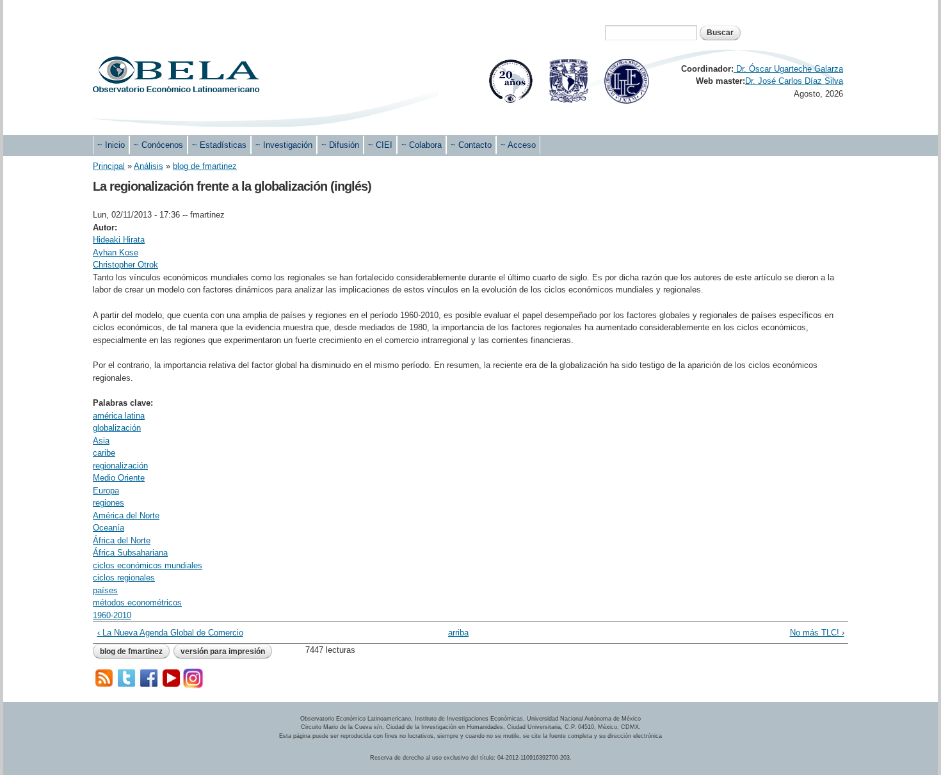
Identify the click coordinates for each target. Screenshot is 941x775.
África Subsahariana (130, 552)
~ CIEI (380, 145)
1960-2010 (112, 615)
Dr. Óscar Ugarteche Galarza (788, 69)
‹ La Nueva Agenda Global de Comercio (170, 632)
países (105, 590)
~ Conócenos (158, 145)
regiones (108, 502)
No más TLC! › (817, 632)
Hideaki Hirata (119, 239)
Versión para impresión (223, 651)
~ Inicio (111, 145)
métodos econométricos (137, 602)
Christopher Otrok (125, 264)
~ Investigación (283, 145)
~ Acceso (518, 145)
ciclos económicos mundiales (147, 565)
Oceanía (108, 527)
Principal (109, 166)
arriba (458, 632)
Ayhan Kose (115, 252)
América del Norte (126, 515)
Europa (106, 490)
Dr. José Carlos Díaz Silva (794, 81)
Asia (101, 440)
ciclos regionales (124, 577)
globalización (117, 428)
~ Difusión (340, 145)
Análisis (148, 166)
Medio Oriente (119, 478)
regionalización (120, 465)
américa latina (119, 415)
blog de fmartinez (205, 166)
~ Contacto (471, 145)
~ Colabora (421, 145)
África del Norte (121, 540)
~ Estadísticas (219, 145)
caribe (104, 453)
